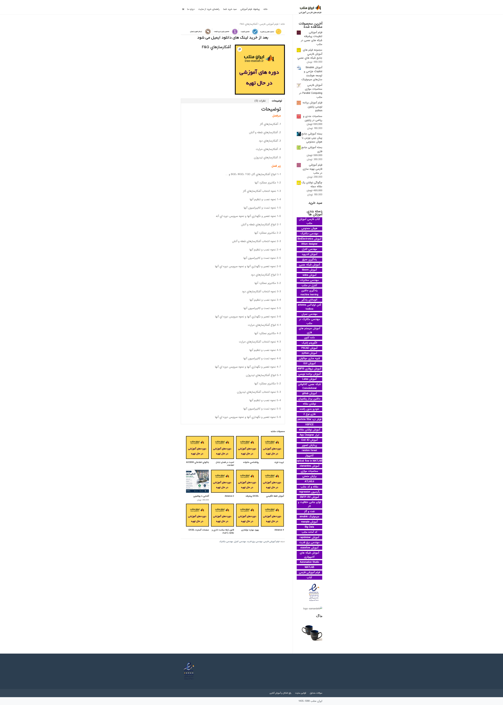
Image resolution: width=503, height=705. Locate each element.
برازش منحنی (309, 476)
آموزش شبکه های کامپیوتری (309, 555)
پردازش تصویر (309, 445)
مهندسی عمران (309, 314)
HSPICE (309, 425)
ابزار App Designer (309, 435)
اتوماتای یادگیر (309, 300)
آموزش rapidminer (309, 537)
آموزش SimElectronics (309, 239)
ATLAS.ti (309, 482)
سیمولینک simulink (309, 517)
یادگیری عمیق (309, 260)
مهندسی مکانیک (226, 541)
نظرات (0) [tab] (260, 101)
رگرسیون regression (309, 492)
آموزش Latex (309, 379)
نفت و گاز (309, 511)
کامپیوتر (309, 456)
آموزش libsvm (309, 270)
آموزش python (309, 353)
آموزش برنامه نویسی (309, 374)
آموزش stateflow (309, 548)
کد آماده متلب (309, 532)
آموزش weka (309, 275)
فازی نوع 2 (309, 414)
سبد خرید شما (230, 9)
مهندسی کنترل (240, 541)
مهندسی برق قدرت (255, 541)
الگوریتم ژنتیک (309, 343)
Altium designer (309, 244)
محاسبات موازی (309, 471)
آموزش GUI (309, 364)
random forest (309, 450)
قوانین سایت (300, 693)
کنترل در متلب (309, 285)
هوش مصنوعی (309, 228)
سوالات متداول (316, 693)
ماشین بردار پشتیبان (309, 399)
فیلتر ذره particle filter (309, 419)
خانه (265, 9)
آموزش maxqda (309, 522)
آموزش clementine (309, 466)
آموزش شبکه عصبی (309, 265)
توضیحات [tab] (277, 101)
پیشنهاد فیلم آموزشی (250, 9)
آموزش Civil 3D (309, 440)
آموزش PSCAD (309, 348)
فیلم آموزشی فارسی (268, 24)
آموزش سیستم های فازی (309, 331)
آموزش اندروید (309, 254)
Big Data (309, 527)
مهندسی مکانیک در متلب (309, 321)
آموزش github (309, 393)
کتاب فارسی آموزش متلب (309, 221)
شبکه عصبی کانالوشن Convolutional (309, 386)
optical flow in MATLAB (309, 461)
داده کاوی (309, 338)
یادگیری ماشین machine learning (309, 293)
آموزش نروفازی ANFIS (309, 369)
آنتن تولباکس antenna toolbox (309, 307)
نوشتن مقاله (309, 404)
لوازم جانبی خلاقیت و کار (309, 504)
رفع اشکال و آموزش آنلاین (280, 693)
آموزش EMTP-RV (309, 497)
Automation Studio (309, 562)
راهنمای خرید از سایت (208, 9)
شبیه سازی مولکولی (309, 358)
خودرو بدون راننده (309, 409)
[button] (239, 49)
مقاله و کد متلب (309, 487)
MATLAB (309, 567)
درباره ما (191, 9)
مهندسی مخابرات (309, 280)
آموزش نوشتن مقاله (309, 430)
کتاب (309, 578)
